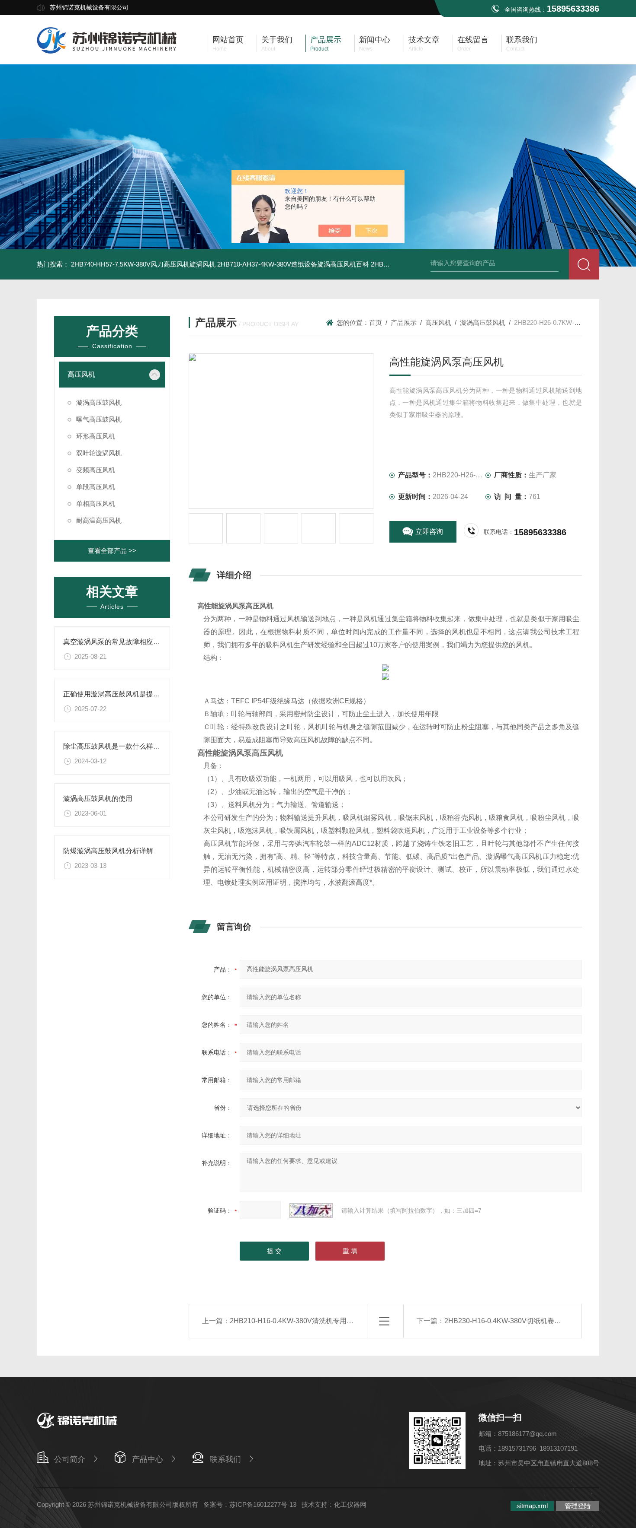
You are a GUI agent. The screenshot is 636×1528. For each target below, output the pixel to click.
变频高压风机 (95, 469)
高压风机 (81, 374)
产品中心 (147, 1459)
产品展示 (404, 322)
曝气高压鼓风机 (99, 419)
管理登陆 (578, 1505)
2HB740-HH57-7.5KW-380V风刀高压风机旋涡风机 (143, 264)
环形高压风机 (95, 436)
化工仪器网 (350, 1504)
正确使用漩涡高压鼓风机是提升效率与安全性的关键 (142, 694)
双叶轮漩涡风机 (99, 453)
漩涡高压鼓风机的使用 (97, 798)
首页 (375, 322)
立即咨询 (429, 531)
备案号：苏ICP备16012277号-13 (249, 1504)
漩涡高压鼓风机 (99, 402)
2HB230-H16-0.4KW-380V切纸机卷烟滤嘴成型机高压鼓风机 (537, 1321)
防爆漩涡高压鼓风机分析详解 (108, 851)
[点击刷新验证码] (311, 1210)
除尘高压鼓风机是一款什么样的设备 (118, 746)
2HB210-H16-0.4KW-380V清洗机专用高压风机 (302, 1321)
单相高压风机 (95, 503)
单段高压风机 (95, 486)
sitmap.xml (532, 1505)
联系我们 (225, 1459)
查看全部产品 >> (112, 550)
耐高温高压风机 (99, 520)
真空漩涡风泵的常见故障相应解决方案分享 (129, 641)
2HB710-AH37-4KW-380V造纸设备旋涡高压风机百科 (293, 264)
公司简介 (69, 1459)
